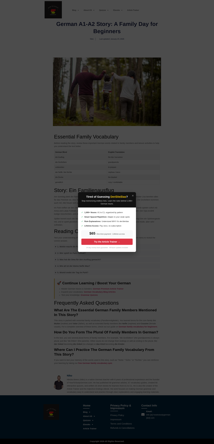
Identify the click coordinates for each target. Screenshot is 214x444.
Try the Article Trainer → (107, 242)
